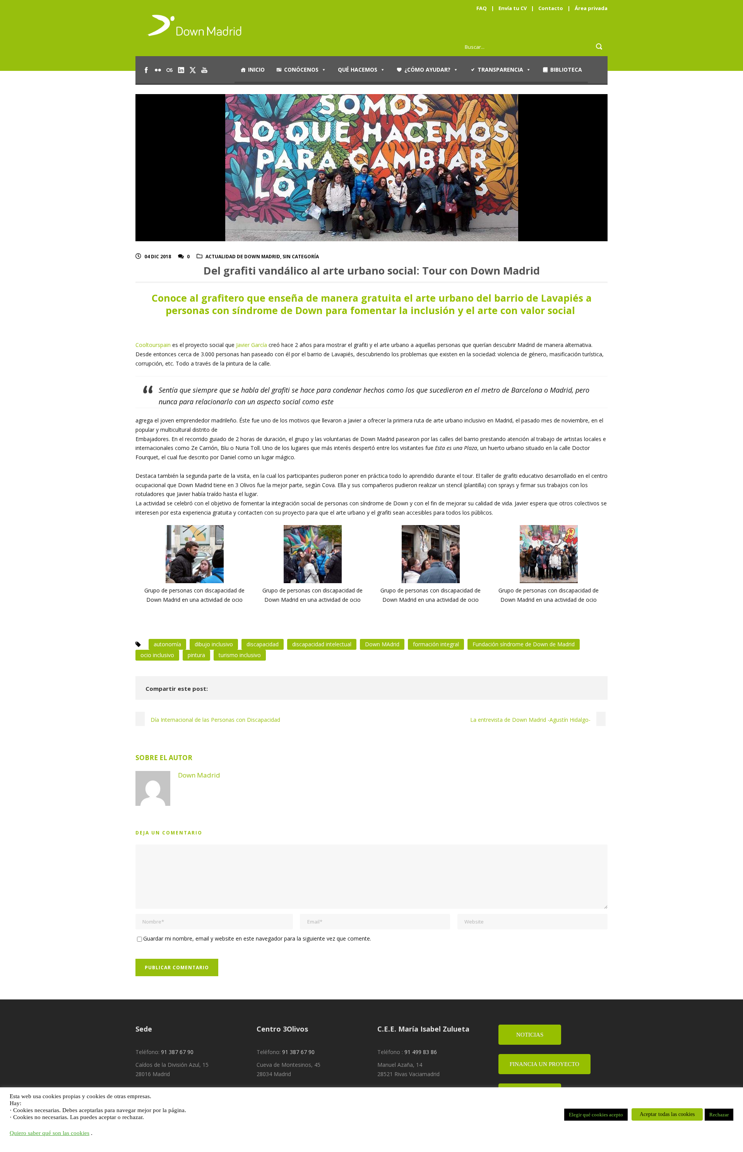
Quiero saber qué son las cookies (49, 1133)
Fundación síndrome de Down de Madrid (524, 644)
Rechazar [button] (719, 1115)
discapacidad (263, 644)
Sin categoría (300, 256)
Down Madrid (199, 775)
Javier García (251, 345)
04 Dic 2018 (157, 256)
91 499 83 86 (420, 1052)
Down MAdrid (382, 644)
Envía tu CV (512, 8)
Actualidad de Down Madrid (242, 256)
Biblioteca (566, 69)
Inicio (256, 69)
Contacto (550, 8)
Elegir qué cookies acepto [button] (596, 1115)
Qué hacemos (357, 69)
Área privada (591, 8)
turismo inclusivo (240, 655)
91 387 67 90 (177, 1052)
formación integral (436, 644)
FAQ (481, 8)
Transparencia (500, 69)
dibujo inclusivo (214, 644)
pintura (196, 655)
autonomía (167, 644)
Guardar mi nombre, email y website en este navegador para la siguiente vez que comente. (257, 938)
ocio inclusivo (157, 655)
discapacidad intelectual (321, 644)
